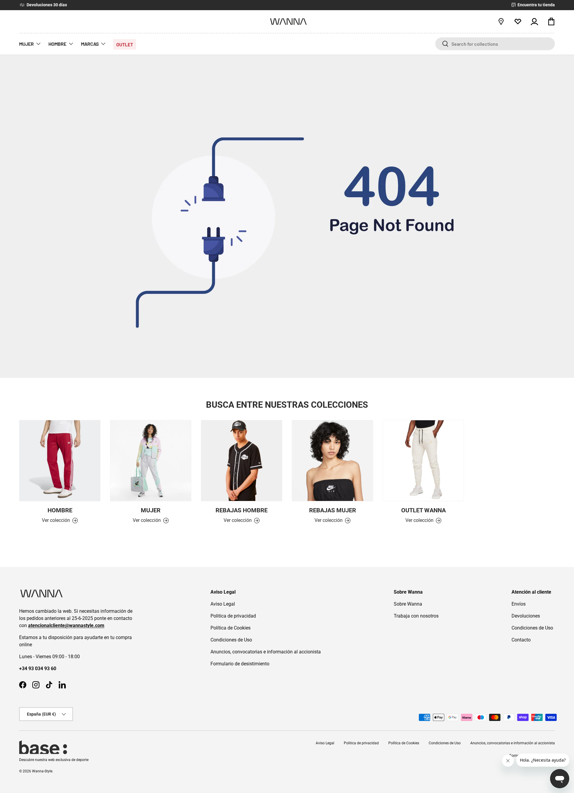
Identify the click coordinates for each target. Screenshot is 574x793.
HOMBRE (57, 44)
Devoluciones (526, 616)
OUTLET (124, 44)
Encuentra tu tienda (536, 4)
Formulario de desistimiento (239, 664)
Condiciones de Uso (231, 640)
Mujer (151, 510)
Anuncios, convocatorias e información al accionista (265, 652)
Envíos (519, 604)
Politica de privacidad (233, 616)
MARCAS (90, 44)
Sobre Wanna (408, 604)
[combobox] (495, 43)
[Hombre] (59, 460)
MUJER (26, 44)
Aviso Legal (222, 604)
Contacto (521, 640)
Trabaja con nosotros (416, 616)
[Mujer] (150, 460)
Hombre (60, 510)
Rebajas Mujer (332, 510)
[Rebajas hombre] (241, 460)
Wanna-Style (42, 771)
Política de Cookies (230, 628)
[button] (551, 21)
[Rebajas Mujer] (332, 460)
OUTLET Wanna (423, 510)
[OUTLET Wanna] (423, 460)
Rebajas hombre (242, 510)
